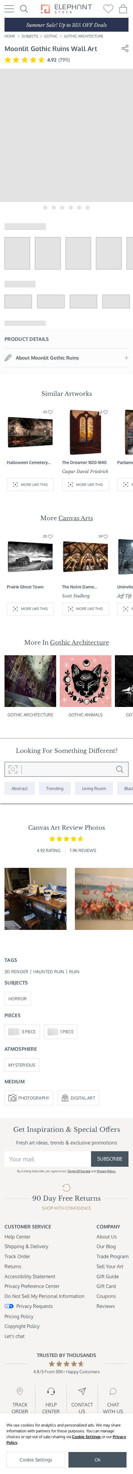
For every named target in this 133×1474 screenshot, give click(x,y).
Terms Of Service (78, 1171)
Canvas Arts (75, 518)
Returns (13, 1266)
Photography (33, 1097)
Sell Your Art (110, 1266)
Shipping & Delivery (26, 1246)
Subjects (30, 36)
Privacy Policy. (106, 1171)
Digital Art (83, 1097)
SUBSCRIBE (109, 1158)
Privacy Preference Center (32, 1286)
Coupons (106, 1296)
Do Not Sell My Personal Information (45, 1296)
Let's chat (15, 1336)
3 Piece (29, 1031)
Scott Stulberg (76, 596)
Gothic (50, 36)
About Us (107, 1236)
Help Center (17, 1236)
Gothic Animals (85, 714)
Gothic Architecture (83, 36)
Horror (17, 998)
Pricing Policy (19, 1316)
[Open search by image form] (13, 769)
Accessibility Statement (30, 1276)
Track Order (17, 1256)
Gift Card (106, 1286)
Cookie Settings (86, 1436)
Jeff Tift (124, 596)
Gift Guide (108, 1276)
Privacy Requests (34, 1306)
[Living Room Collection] (94, 788)
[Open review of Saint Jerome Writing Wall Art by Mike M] (35, 899)
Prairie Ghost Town (25, 586)
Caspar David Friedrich (85, 471)
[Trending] (55, 788)
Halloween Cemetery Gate (27, 462)
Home (10, 36)
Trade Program (112, 1256)
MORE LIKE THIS (34, 484)
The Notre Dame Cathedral (78, 587)
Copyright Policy (22, 1326)
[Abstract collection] (20, 788)
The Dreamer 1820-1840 (84, 462)
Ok (97, 1459)
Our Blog (106, 1246)
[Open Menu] (9, 8)
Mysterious (22, 1065)
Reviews (106, 1306)
